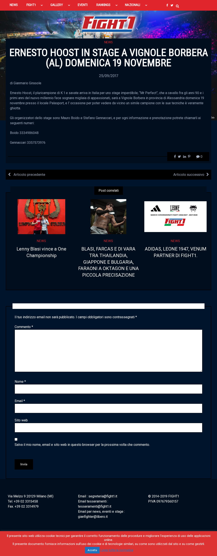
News (108, 42)
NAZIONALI (132, 5)
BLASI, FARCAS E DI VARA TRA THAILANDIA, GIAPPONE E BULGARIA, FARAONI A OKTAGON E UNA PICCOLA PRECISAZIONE (108, 262)
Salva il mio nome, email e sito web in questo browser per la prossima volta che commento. (82, 445)
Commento (24, 327)
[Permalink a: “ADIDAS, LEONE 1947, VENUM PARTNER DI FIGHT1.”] (175, 216)
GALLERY (56, 5)
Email (20, 401)
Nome (20, 382)
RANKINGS (103, 5)
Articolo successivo (188, 174)
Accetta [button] (92, 550)
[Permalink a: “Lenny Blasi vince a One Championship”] (41, 216)
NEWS (14, 5)
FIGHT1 (31, 5)
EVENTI (83, 5)
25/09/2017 (108, 75)
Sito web (21, 420)
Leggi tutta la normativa (116, 550)
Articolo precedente (29, 174)
